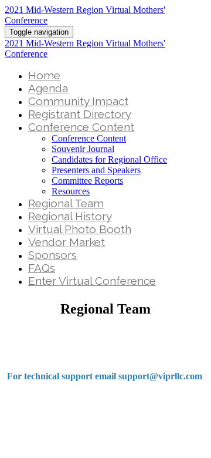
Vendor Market (66, 241)
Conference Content (81, 126)
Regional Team (66, 203)
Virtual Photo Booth (79, 229)
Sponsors (52, 254)
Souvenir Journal (83, 149)
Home (44, 75)
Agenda (48, 88)
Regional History (70, 216)
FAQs (41, 267)
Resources (71, 191)
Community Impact (78, 101)
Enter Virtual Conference (92, 280)
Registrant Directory (79, 113)
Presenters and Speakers (96, 170)
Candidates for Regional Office (109, 159)
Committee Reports (87, 181)
